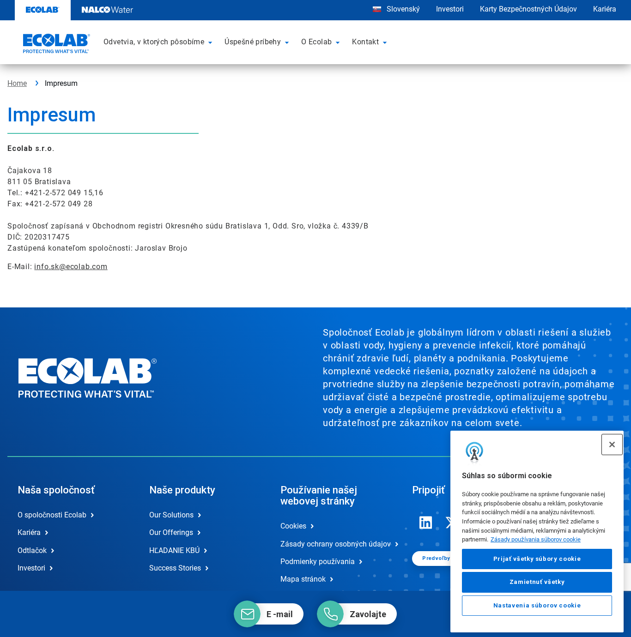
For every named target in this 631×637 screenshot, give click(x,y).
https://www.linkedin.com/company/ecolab (426, 522)
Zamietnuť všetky (537, 581)
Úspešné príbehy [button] (252, 41)
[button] (211, 42)
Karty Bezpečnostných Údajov (528, 9)
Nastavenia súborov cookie (537, 605)
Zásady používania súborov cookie (536, 539)
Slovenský (402, 9)
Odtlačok (32, 550)
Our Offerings (171, 532)
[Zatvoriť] (612, 444)
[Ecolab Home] (55, 44)
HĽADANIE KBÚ (174, 550)
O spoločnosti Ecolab (52, 515)
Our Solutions (171, 515)
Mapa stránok (303, 579)
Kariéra (604, 9)
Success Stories (175, 568)
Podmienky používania (317, 561)
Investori (450, 9)
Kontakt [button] (365, 41)
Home (17, 83)
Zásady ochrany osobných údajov (335, 544)
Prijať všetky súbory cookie (537, 558)
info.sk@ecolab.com (70, 266)
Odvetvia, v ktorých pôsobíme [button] (153, 41)
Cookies (293, 526)
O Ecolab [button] (316, 41)
